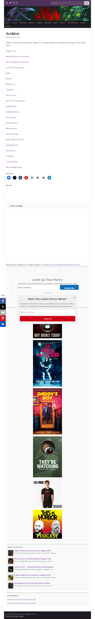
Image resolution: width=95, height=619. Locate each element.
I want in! (48, 318)
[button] (47, 299)
